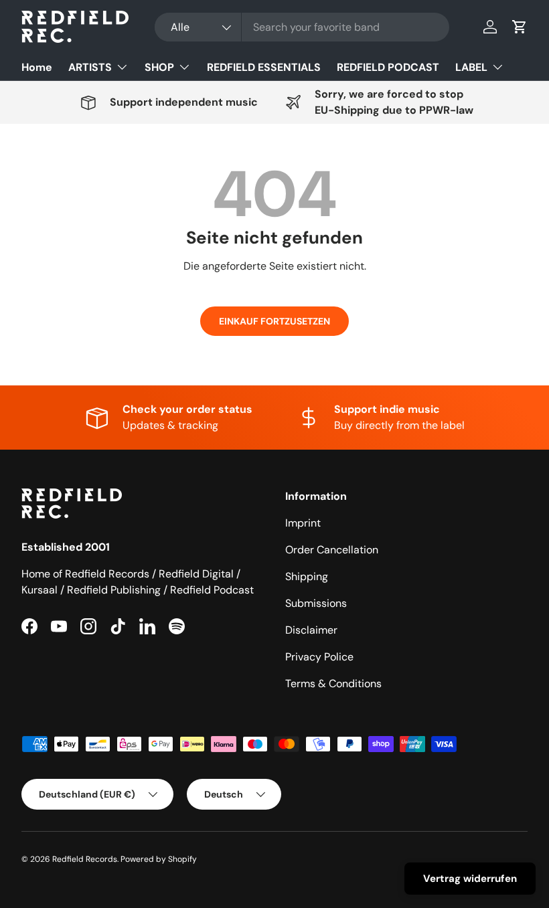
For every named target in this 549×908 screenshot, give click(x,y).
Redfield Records (84, 859)
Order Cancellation (331, 550)
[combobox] (302, 27)
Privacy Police (319, 657)
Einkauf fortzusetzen (274, 321)
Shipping (306, 576)
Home (36, 67)
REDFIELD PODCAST (388, 67)
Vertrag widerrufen (470, 878)
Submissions (316, 603)
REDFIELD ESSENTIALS (264, 67)
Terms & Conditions (333, 683)
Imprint (303, 523)
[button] (519, 26)
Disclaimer (311, 630)
